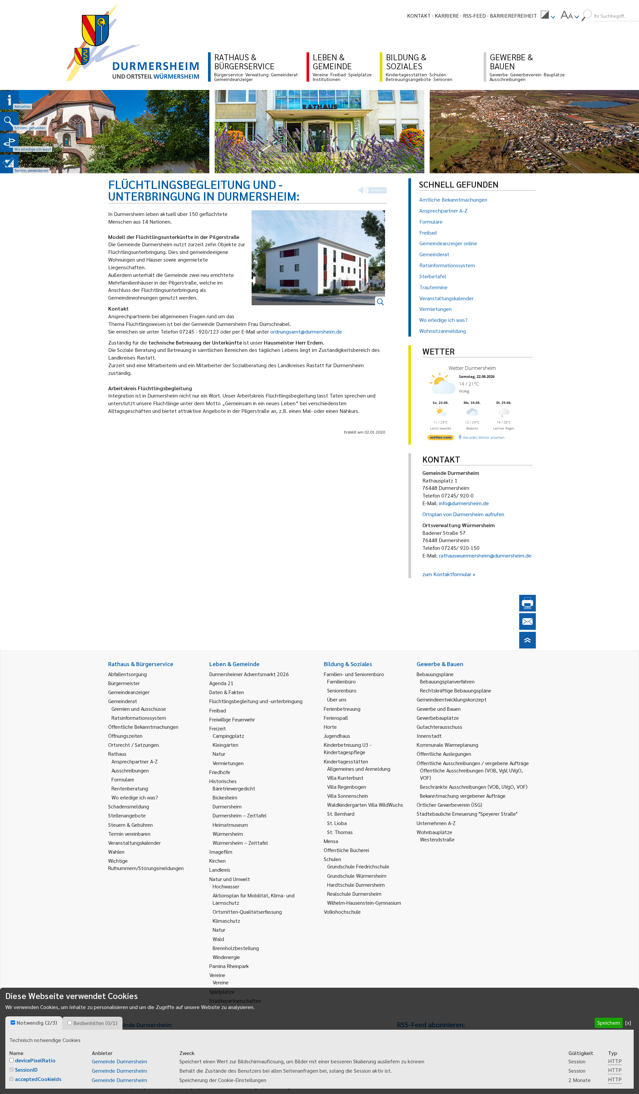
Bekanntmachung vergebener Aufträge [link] (463, 795)
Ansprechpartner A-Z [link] (134, 761)
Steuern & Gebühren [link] (130, 824)
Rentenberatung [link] (129, 788)
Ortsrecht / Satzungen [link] (133, 744)
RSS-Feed (474, 15)
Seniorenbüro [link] (341, 690)
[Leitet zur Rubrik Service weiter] (9, 142)
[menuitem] (548, 15)
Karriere (447, 15)
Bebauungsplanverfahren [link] (447, 681)
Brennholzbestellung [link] (236, 947)
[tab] (33, 1023)
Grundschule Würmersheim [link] (356, 875)
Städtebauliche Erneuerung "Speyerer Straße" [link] (467, 813)
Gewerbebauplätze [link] (438, 717)
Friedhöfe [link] (219, 771)
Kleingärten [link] (225, 744)
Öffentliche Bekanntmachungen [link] (143, 726)
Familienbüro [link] (341, 681)
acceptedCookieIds (38, 1078)
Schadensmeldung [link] (128, 806)
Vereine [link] (221, 982)
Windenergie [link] (226, 956)
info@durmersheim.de (464, 503)
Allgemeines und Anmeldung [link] (358, 768)
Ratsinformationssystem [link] (138, 717)
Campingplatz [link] (228, 735)
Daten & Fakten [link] (226, 691)
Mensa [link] (331, 840)
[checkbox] (13, 1022)
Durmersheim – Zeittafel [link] (240, 815)
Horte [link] (330, 726)
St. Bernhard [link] (340, 813)
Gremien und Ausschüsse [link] (138, 708)
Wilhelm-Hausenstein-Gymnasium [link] (364, 902)
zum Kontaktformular (446, 573)
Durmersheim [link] (227, 806)
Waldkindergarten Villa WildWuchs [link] (365, 804)
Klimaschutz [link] (226, 920)
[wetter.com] (440, 438)
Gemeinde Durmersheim (119, 1061)
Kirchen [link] (217, 860)
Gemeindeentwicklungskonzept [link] (452, 699)
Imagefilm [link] (220, 851)
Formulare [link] (122, 779)
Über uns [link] (336, 699)
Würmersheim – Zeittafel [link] (240, 842)
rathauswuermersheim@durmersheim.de (485, 555)
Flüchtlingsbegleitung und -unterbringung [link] (256, 700)
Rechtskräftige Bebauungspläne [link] (455, 690)
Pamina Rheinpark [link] (229, 965)
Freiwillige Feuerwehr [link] (232, 719)
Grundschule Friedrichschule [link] (358, 866)
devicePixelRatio (35, 1060)
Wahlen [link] (116, 851)
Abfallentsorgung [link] (127, 673)
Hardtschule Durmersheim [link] (356, 884)
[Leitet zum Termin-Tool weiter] (9, 164)
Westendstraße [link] (437, 839)
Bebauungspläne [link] (435, 673)
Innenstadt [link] (429, 735)
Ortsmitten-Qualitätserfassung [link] (247, 911)
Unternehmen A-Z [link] (436, 822)
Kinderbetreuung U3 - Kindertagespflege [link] (347, 748)
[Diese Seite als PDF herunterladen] (527, 609)
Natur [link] (219, 753)
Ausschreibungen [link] (130, 770)
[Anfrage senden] (527, 627)
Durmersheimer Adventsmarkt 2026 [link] (249, 673)
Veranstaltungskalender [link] (134, 842)
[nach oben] (527, 646)
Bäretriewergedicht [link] (234, 788)
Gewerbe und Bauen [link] (439, 708)
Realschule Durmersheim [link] (354, 893)
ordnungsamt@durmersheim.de (306, 331)
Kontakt (419, 15)
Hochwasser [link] (226, 886)
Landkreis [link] (219, 869)
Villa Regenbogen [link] (346, 786)
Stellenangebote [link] (127, 815)
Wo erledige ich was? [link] (134, 797)
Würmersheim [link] (228, 833)
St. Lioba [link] (337, 822)
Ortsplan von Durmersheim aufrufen (463, 514)
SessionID (26, 1069)
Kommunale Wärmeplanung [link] (447, 744)
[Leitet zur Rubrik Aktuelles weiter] (9, 100)
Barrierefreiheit (513, 15)
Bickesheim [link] (225, 797)
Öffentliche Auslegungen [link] (444, 753)
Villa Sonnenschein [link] (347, 795)
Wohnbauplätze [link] (434, 831)
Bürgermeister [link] (124, 682)
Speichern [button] (608, 1022)
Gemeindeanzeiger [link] (128, 691)
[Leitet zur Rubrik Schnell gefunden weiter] (9, 121)
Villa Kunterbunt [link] (345, 777)
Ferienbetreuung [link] (342, 708)
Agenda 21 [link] (221, 682)
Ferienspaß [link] (336, 717)
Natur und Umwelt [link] (229, 878)
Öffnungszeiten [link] (125, 735)
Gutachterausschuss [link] (439, 726)
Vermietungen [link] (228, 762)
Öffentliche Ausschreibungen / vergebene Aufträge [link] (473, 762)
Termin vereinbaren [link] (129, 833)
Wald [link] (218, 938)
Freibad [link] (217, 710)
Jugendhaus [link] (337, 735)
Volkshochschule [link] (342, 911)
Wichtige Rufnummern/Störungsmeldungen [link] (146, 864)
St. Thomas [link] (340, 831)
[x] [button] (628, 1022)
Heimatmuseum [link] (230, 824)
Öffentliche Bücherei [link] (346, 849)
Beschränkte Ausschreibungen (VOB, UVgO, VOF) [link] (474, 786)
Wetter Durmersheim (472, 368)
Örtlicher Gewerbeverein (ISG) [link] (449, 804)
